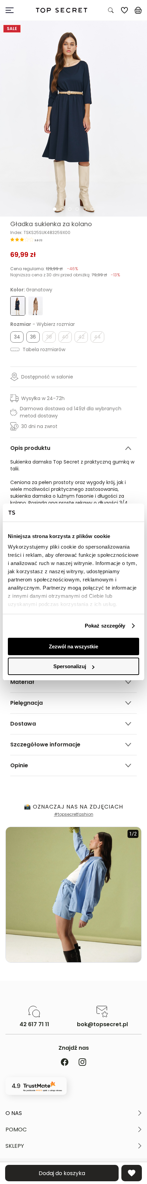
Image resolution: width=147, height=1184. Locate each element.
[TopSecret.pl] (61, 10)
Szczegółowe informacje (45, 744)
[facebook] (64, 1062)
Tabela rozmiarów (43, 349)
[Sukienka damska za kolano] (35, 306)
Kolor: (31, 289)
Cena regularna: (44, 269)
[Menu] (12, 10)
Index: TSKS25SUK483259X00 (40, 232)
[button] (73, 1113)
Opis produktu (30, 448)
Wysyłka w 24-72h (43, 398)
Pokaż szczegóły (105, 626)
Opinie (19, 765)
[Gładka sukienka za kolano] (73, 119)
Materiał (22, 682)
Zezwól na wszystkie (73, 646)
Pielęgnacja (26, 703)
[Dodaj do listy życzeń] (131, 1173)
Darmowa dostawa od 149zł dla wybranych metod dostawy (70, 412)
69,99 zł (23, 254)
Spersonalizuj (69, 666)
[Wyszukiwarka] (111, 10)
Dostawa (23, 724)
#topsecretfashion (73, 814)
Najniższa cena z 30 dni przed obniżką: (65, 275)
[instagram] (82, 1062)
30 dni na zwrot (39, 426)
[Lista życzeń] (124, 10)
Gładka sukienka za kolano (51, 224)
